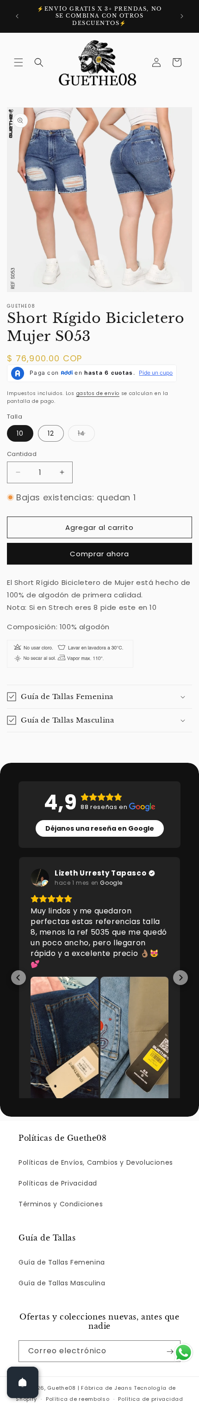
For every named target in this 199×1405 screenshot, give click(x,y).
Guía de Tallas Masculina (62, 1311)
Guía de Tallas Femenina (62, 1290)
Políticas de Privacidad (58, 1211)
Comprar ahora (99, 554)
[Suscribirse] (170, 1380)
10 (20, 433)
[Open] (22, 1382)
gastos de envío (98, 393)
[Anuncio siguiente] (182, 16)
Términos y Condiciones (61, 1232)
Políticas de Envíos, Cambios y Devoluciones (96, 1190)
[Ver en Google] (40, 878)
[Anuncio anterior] (17, 16)
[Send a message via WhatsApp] (183, 1352)
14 (86, 435)
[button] (18, 62)
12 (51, 433)
